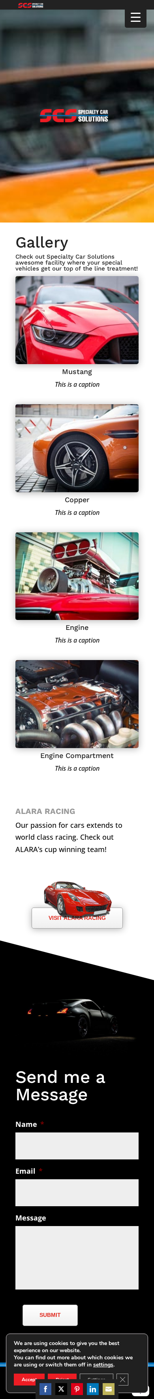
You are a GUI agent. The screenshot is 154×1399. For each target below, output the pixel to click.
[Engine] (77, 617)
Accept (29, 1379)
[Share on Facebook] (45, 1389)
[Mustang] (77, 361)
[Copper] (77, 489)
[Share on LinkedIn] (93, 1389)
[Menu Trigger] (135, 17)
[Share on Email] (109, 1389)
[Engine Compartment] (77, 745)
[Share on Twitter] (61, 1389)
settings (103, 1364)
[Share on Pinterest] (77, 1389)
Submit (50, 1315)
